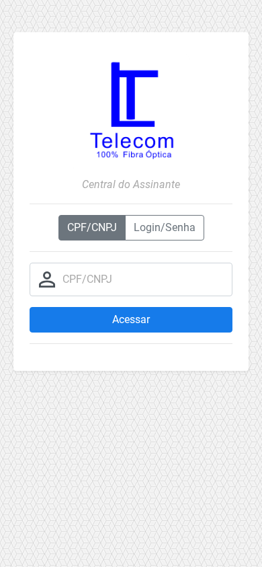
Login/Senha (164, 227)
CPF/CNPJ (92, 227)
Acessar (131, 319)
